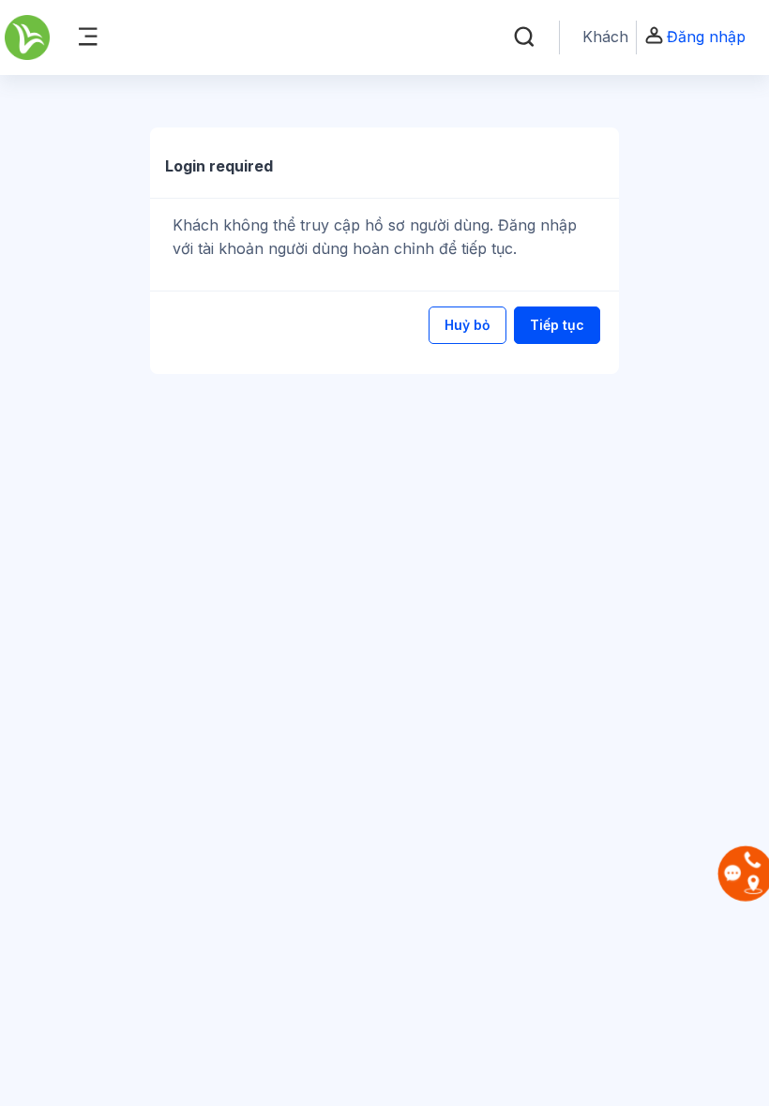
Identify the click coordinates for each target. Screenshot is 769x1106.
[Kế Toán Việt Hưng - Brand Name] (27, 37)
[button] (524, 37)
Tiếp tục (557, 325)
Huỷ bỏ (467, 325)
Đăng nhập (706, 36)
